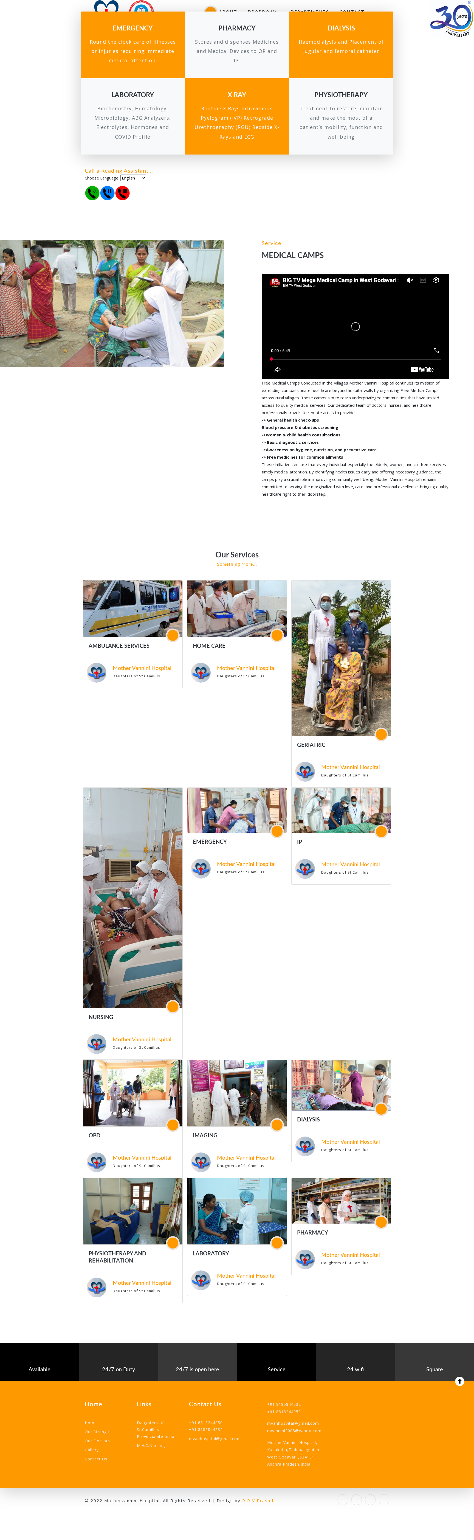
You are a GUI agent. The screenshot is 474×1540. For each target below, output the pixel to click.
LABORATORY (211, 1253)
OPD (94, 1135)
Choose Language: (102, 178)
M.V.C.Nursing (151, 1445)
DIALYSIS (308, 1120)
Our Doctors (97, 1440)
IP (299, 842)
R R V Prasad (257, 1500)
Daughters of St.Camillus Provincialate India (155, 1429)
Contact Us (96, 1459)
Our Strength (98, 1431)
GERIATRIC (311, 745)
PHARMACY (312, 1233)
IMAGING (205, 1135)
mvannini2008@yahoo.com (294, 1430)
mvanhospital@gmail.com (215, 1438)
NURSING (101, 1017)
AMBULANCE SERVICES (119, 646)
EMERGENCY (210, 842)
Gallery (92, 1449)
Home (91, 1422)
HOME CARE (209, 646)
